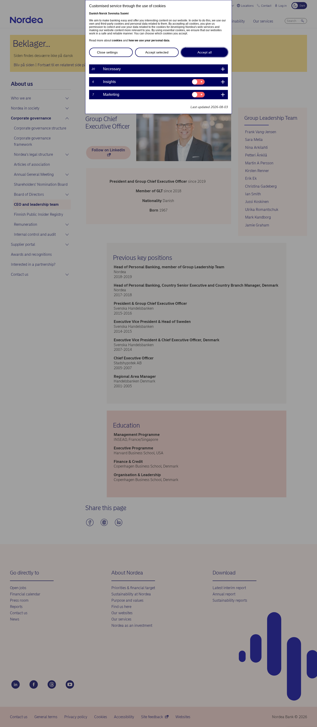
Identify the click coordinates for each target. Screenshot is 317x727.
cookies (117, 40)
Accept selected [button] (156, 52)
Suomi (124, 13)
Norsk (103, 13)
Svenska (114, 13)
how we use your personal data (149, 40)
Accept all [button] (204, 52)
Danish (93, 13)
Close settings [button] (107, 52)
